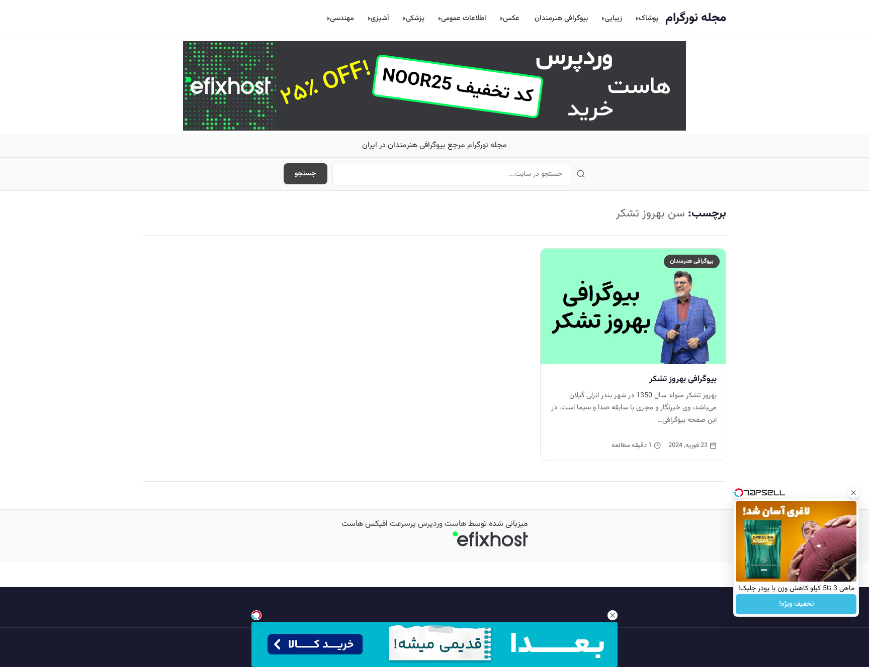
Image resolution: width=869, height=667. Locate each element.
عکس (511, 18)
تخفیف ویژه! (796, 604)
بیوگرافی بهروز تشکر (683, 379)
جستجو (305, 173)
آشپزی (380, 18)
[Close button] (853, 493)
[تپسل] (256, 615)
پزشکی (415, 18)
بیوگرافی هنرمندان (561, 18)
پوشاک (648, 18)
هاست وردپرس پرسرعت (428, 524)
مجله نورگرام (695, 18)
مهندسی (342, 18)
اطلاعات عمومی (463, 18)
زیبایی (613, 18)
